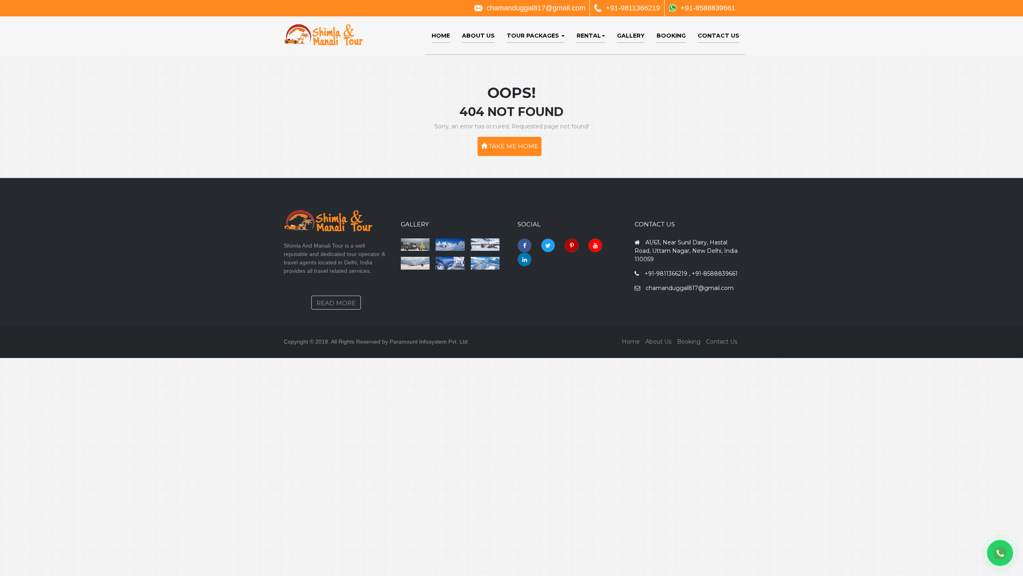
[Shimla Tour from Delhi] (485, 244)
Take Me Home (512, 146)
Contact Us (718, 35)
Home (441, 35)
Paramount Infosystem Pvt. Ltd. (429, 341)
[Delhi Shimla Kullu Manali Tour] (450, 244)
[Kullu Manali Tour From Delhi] (450, 263)
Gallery (631, 35)
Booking (671, 35)
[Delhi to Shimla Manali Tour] (415, 244)
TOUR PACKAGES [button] (534, 35)
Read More (336, 303)
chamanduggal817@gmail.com (535, 8)
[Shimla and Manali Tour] (485, 263)
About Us (478, 35)
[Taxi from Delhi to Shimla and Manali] (415, 263)
